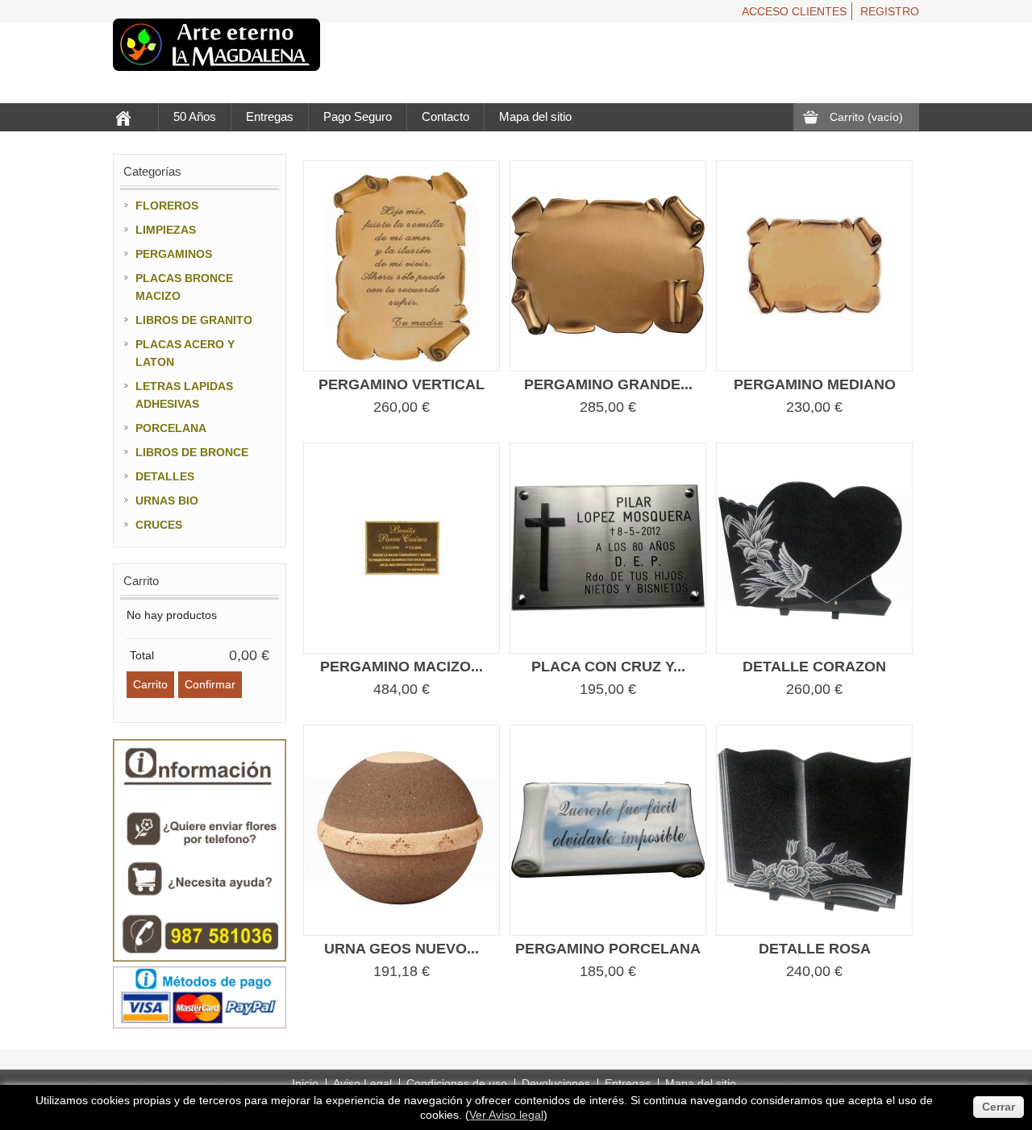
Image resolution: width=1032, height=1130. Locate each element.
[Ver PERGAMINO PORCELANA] (608, 830)
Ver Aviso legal (506, 1114)
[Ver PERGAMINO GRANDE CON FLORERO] (608, 266)
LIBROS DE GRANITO (193, 320)
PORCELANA (170, 428)
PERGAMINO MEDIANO (815, 384)
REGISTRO (889, 11)
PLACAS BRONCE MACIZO (184, 287)
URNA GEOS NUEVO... (401, 949)
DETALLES (164, 476)
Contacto (445, 116)
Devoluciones (556, 1083)
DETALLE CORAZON (814, 666)
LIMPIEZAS (165, 229)
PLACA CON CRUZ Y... (608, 666)
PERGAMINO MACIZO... (401, 666)
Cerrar (998, 1106)
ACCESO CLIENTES (794, 11)
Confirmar (210, 684)
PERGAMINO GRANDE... (608, 384)
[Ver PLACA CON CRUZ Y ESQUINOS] (608, 548)
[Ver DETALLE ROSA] (814, 830)
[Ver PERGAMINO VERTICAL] (401, 266)
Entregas (269, 116)
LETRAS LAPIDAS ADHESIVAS (184, 395)
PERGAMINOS (173, 253)
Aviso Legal (362, 1083)
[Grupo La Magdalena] (216, 47)
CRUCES (158, 524)
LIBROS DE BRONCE (191, 452)
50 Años (194, 116)
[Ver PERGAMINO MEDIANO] (814, 266)
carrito (141, 581)
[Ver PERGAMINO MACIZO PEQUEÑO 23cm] (401, 548)
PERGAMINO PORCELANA (608, 949)
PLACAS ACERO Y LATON (185, 353)
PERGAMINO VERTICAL (401, 384)
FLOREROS (166, 205)
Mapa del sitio (535, 116)
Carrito (866, 116)
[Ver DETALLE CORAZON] (814, 548)
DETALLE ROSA (815, 949)
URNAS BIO (166, 500)
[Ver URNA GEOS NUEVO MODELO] (401, 830)
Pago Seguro (357, 116)
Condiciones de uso (456, 1083)
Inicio (305, 1083)
